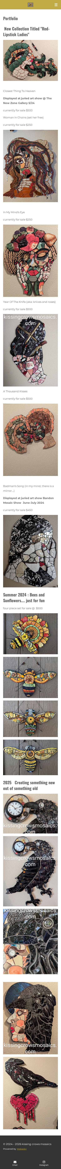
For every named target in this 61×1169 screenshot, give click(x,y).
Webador (22, 1149)
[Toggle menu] (56, 5)
